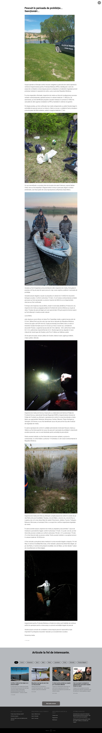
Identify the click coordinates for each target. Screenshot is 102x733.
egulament (55, 717)
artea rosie (55, 715)
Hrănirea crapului (14, 716)
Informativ (72, 662)
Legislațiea (57, 662)
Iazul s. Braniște (35, 716)
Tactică (22, 662)
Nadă (43, 662)
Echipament (30, 662)
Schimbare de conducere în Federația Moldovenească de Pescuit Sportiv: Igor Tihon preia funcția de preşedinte (81, 715)
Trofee (64, 662)
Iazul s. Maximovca (36, 714)
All (16, 662)
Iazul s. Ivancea (35, 718)
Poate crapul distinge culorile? (17, 714)
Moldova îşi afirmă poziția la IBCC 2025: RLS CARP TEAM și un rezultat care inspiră (81, 721)
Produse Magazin (82, 662)
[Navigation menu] (99, 2)
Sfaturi (49, 662)
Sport (37, 662)
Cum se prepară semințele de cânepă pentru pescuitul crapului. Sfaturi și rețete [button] (82, 684)
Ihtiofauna (55, 719)
